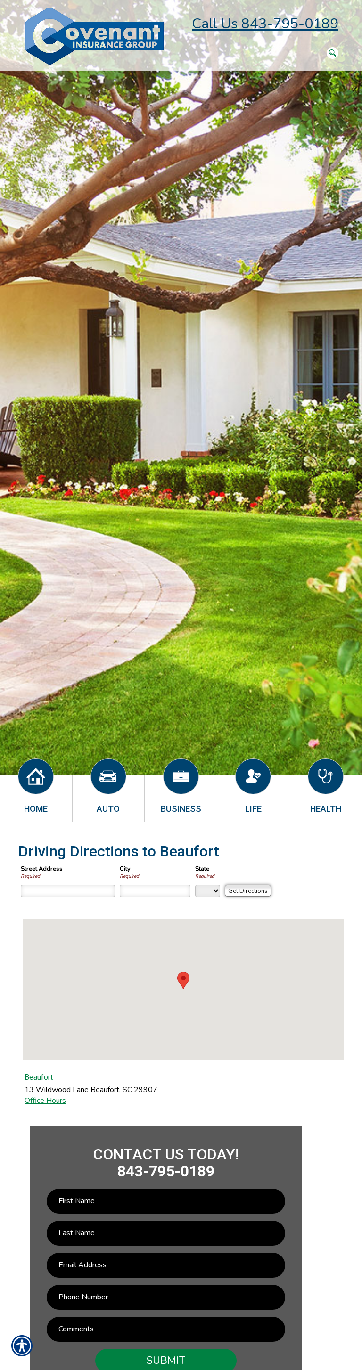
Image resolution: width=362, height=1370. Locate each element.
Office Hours (45, 1100)
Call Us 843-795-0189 (265, 23)
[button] (183, 980)
